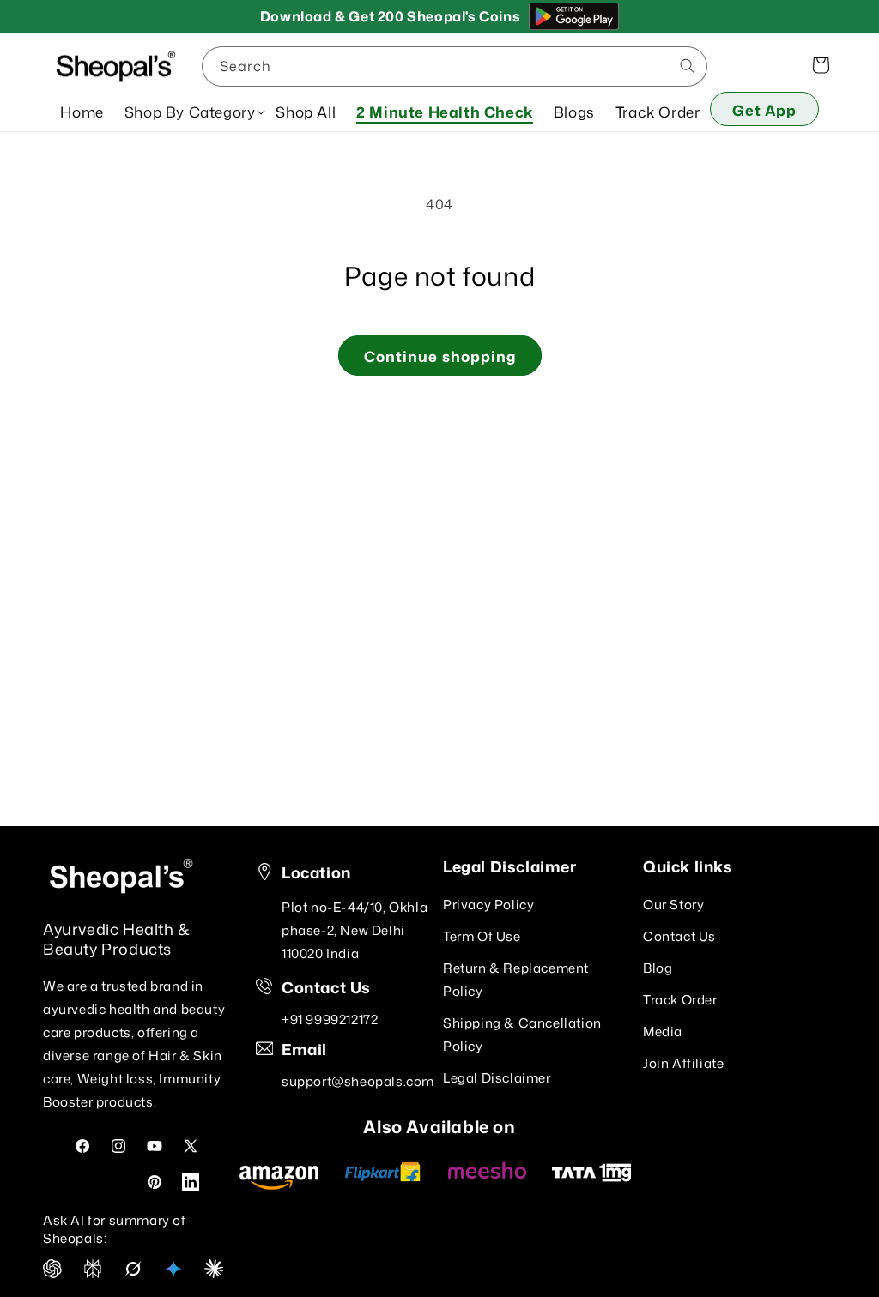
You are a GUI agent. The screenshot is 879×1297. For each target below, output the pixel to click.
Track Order (680, 1000)
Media (662, 1032)
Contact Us (679, 936)
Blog (657, 968)
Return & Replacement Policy (516, 979)
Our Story (673, 905)
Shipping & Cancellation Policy (522, 1034)
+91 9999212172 (330, 1019)
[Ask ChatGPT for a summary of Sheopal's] (52, 1273)
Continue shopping (440, 356)
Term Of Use (482, 936)
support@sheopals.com (358, 1081)
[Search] (687, 66)
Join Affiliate (683, 1063)
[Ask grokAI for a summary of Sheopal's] (133, 1273)
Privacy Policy (488, 905)
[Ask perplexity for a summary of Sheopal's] (92, 1273)
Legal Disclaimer (497, 1078)
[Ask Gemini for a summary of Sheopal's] (173, 1273)
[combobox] (455, 66)
